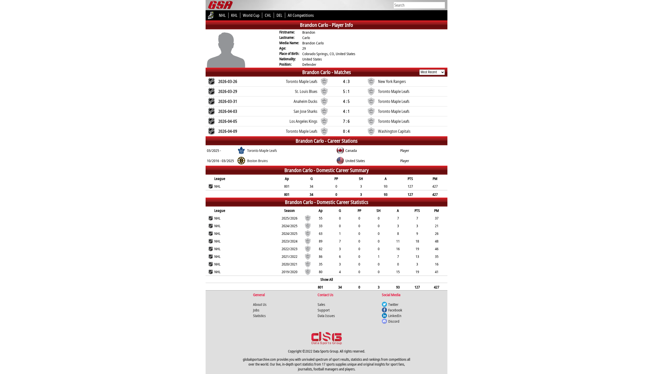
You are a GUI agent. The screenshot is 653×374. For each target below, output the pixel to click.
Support (324, 309)
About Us (260, 304)
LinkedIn (394, 315)
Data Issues (326, 315)
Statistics (259, 315)
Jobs (256, 309)
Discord (393, 321)
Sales (321, 304)
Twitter (393, 304)
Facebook (395, 309)
